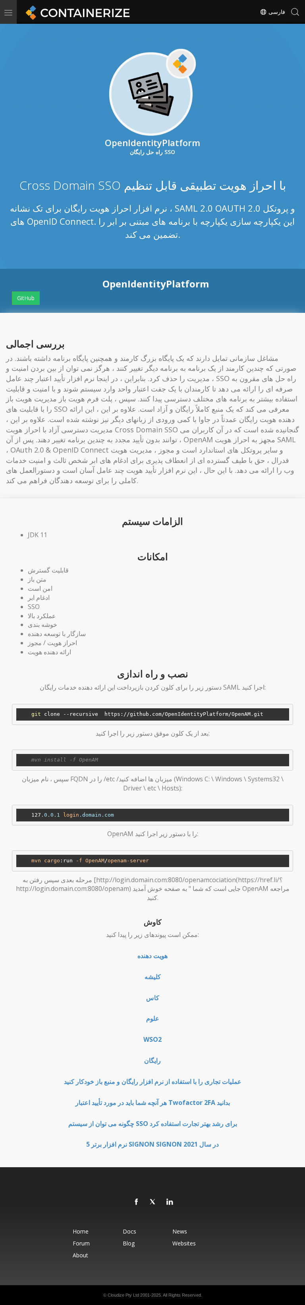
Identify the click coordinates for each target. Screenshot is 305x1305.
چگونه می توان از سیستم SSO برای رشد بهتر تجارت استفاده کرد (152, 1123)
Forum (81, 1243)
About (80, 1255)
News (179, 1231)
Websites (184, 1243)
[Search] (295, 12)
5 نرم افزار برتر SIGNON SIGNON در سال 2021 (152, 1144)
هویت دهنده (152, 955)
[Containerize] (76, 12)
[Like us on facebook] (136, 1202)
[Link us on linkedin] (170, 1202)
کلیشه (153, 976)
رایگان (152, 1060)
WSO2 (152, 1039)
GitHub (26, 298)
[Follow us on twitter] (153, 1202)
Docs (129, 1231)
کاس (152, 997)
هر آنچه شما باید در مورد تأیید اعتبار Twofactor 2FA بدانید (152, 1102)
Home (81, 1231)
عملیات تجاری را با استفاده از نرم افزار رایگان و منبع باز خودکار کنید (152, 1081)
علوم (152, 1018)
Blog (129, 1243)
